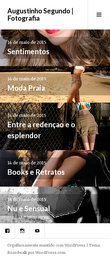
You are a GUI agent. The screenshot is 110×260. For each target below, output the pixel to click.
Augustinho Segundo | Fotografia (40, 14)
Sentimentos (28, 51)
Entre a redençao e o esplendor (41, 130)
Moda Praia (26, 87)
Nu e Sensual (28, 208)
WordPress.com (50, 252)
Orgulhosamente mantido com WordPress (46, 245)
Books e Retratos (36, 171)
